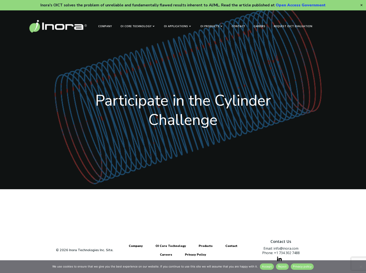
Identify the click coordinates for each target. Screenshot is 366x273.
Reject (282, 266)
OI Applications (176, 26)
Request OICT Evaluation (293, 26)
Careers (259, 26)
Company (105, 26)
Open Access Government (301, 5)
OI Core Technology (136, 26)
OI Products (209, 26)
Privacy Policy (195, 255)
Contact (238, 26)
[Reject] (361, 267)
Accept (267, 266)
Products (206, 246)
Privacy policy (302, 266)
